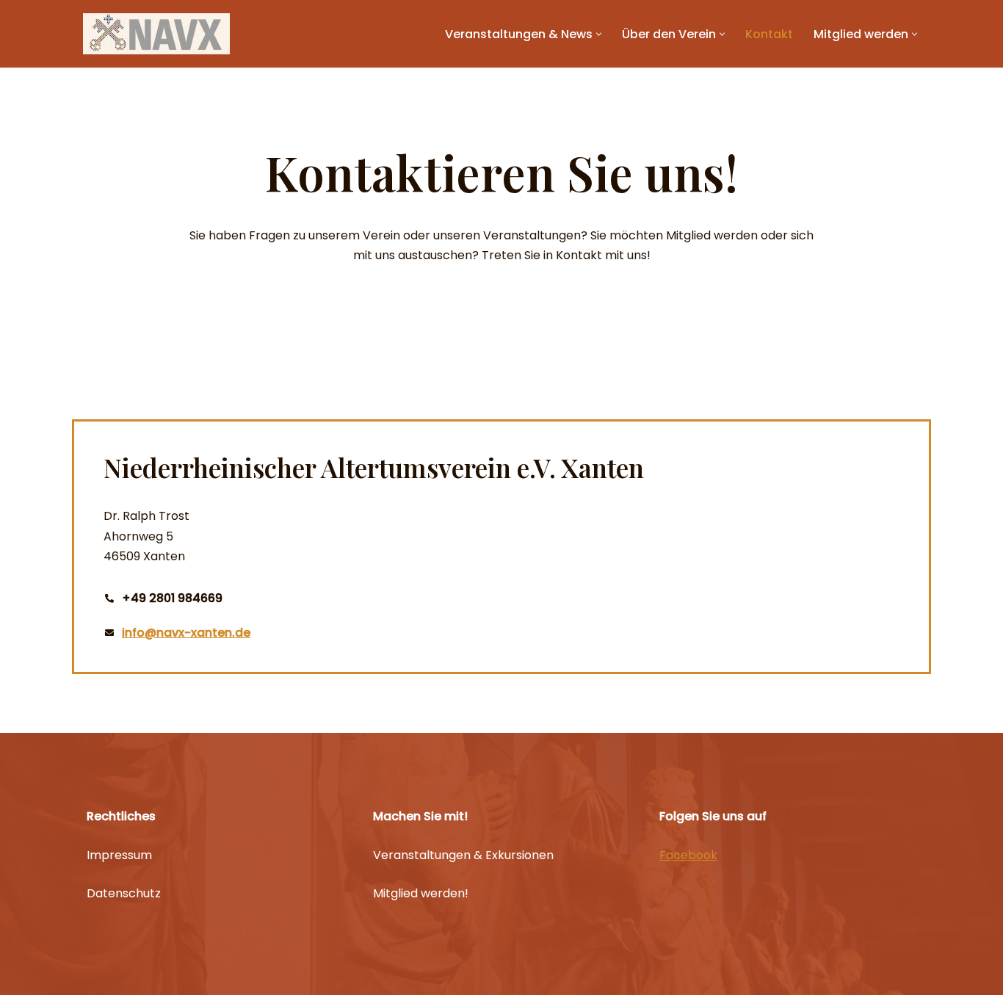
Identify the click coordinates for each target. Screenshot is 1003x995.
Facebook (688, 855)
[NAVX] (156, 33)
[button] (598, 34)
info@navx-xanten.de (186, 632)
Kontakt (769, 34)
